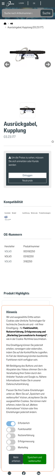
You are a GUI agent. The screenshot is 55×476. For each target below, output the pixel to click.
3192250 (27, 261)
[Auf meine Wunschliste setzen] (52, 141)
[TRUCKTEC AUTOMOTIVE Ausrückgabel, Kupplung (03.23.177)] (27, 54)
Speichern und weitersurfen (35, 459)
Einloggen (27, 175)
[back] (11, 23)
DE (34, 3)
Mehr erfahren (16, 459)
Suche (46, 13)
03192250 (28, 256)
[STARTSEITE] (5, 23)
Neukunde (27, 180)
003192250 (29, 251)
